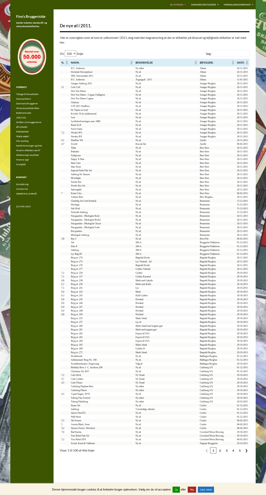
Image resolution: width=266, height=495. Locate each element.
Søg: (208, 53)
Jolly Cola (21, 117)
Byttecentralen (23, 112)
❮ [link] (206, 450)
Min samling (22, 140)
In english (21, 164)
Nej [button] (192, 489)
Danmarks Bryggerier (203, 4)
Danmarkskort (23, 98)
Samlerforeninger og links (29, 145)
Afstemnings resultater (27, 154)
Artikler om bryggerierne (28, 122)
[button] (66, 62)
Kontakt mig (22, 184)
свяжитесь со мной (26, 193)
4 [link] (233, 450)
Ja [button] (176, 489)
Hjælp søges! (22, 136)
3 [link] (226, 450)
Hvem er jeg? (22, 159)
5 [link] (240, 450)
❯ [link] (246, 450)
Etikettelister (22, 131)
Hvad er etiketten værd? (28, 150)
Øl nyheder (176, 4)
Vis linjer (72, 53)
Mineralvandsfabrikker (237, 4)
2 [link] (220, 450)
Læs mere (206, 489)
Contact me (22, 188)
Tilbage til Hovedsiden (27, 94)
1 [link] (213, 450)
